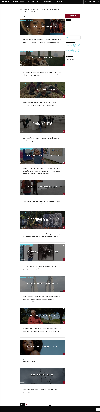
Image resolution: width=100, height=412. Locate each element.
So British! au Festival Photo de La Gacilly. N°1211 (42, 155)
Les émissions (15, 1)
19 (70, 31)
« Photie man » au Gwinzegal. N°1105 (42, 58)
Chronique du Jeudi (23, 20)
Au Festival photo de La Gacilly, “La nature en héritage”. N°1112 (42, 219)
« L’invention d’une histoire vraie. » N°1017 (42, 283)
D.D (20, 381)
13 (72, 29)
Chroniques (22, 1)
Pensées (28, 1)
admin (21, 33)
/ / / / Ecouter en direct (90, 1)
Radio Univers (6, 1)
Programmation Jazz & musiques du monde (42, 346)
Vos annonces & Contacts (58, 1)
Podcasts (37, 1)
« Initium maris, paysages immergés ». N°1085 (42, 252)
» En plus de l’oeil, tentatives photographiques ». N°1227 (42, 123)
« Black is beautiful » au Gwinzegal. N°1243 (42, 26)
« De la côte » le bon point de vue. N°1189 (42, 187)
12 (70, 29)
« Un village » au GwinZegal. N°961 (42, 89)
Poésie (33, 1)
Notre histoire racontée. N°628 (42, 375)
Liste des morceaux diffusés (46, 1)
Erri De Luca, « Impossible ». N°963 (42, 315)
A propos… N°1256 (73, 46)
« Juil (67, 37)
